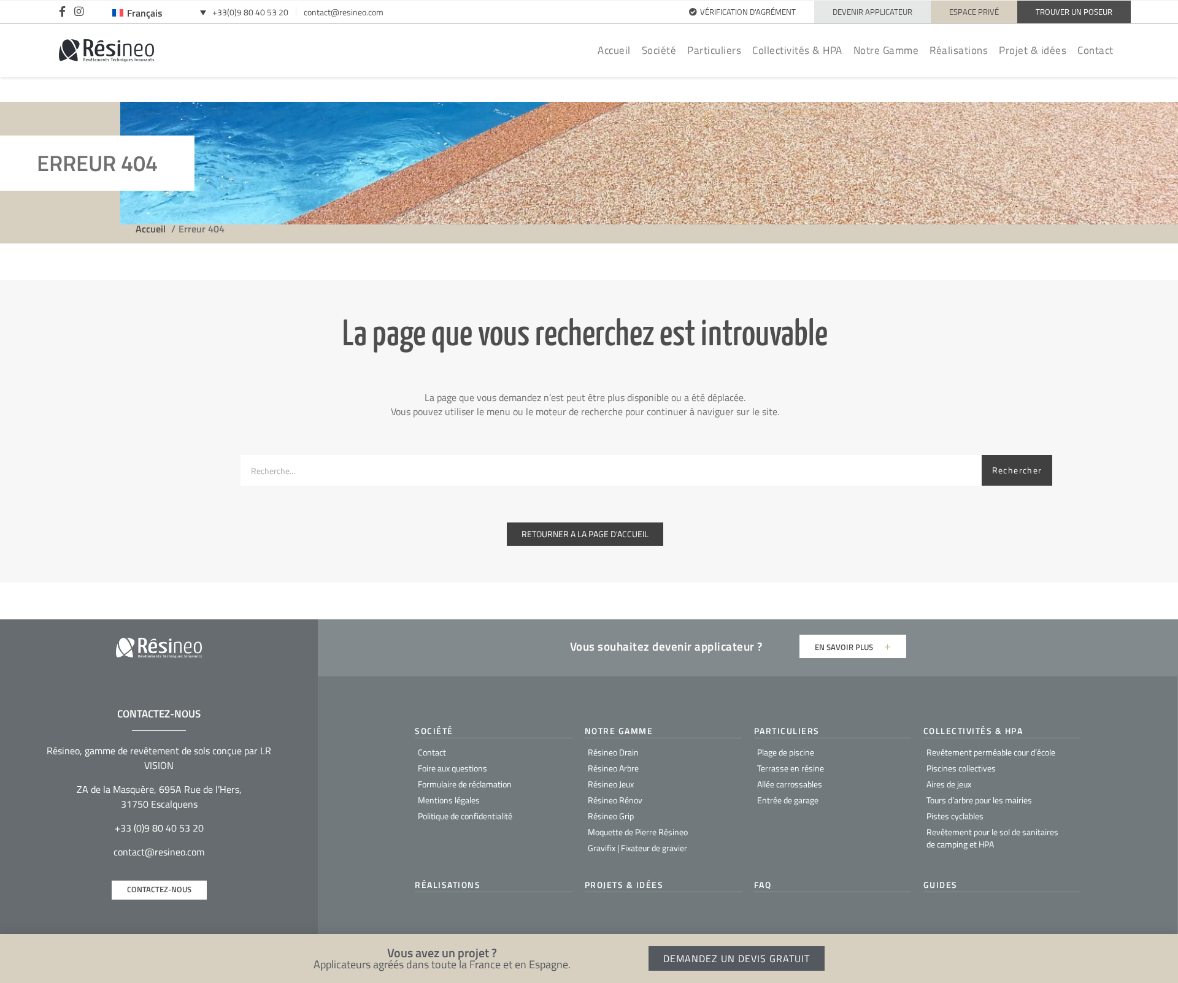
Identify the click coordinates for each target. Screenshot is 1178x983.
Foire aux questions (452, 768)
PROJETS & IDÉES (624, 884)
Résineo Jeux (611, 784)
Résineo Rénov (615, 800)
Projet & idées (1032, 50)
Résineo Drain (613, 752)
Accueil (614, 50)
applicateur (725, 646)
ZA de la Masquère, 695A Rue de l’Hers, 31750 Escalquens (159, 796)
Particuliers (714, 50)
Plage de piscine (785, 752)
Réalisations (959, 50)
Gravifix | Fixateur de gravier (637, 847)
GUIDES (940, 884)
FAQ (763, 884)
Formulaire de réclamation (465, 784)
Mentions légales (449, 800)
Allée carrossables (789, 784)
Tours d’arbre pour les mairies (979, 800)
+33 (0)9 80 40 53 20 (159, 827)
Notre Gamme (886, 50)
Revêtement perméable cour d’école (990, 752)
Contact (1095, 50)
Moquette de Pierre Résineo (638, 831)
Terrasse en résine (790, 768)
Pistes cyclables (955, 815)
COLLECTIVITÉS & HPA (973, 730)
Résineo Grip (611, 815)
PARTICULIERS (787, 730)
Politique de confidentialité (465, 815)
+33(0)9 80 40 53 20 (250, 12)
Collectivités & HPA (797, 50)
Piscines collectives (961, 768)
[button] (1162, 957)
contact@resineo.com (343, 12)
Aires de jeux (948, 784)
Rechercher (1017, 470)
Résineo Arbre (613, 768)
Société (659, 50)
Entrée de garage (787, 800)
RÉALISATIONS (447, 884)
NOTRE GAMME (619, 730)
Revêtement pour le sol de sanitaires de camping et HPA (992, 838)
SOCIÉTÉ (434, 730)
